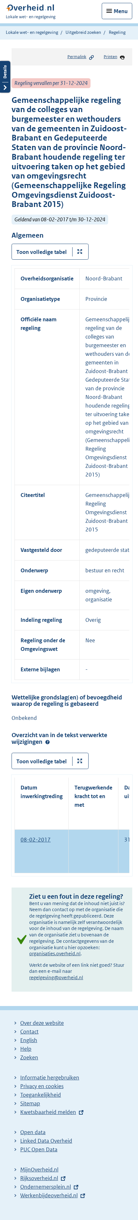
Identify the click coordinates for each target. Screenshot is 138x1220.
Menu (121, 11)
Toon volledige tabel (41, 251)
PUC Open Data (38, 1149)
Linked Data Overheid (46, 1140)
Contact (29, 1031)
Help (25, 1048)
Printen (110, 56)
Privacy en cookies (42, 1086)
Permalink (76, 56)
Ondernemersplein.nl (45, 1186)
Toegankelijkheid (40, 1094)
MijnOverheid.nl (39, 1169)
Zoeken (29, 1057)
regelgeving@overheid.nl (56, 977)
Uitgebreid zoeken (83, 32)
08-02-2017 (36, 839)
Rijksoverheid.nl (39, 1178)
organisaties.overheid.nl (55, 953)
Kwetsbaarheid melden (48, 1112)
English (28, 1040)
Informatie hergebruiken (49, 1077)
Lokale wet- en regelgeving (32, 32)
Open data (33, 1132)
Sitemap (30, 1103)
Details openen (5, 77)
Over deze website (42, 1022)
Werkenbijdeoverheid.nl (49, 1195)
